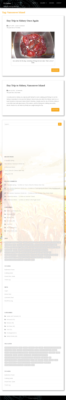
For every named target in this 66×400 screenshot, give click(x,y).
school (32, 255)
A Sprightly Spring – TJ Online (15, 185)
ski (36, 255)
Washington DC (12, 257)
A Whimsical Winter (9, 167)
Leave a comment (20, 25)
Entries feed (7, 294)
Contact (58, 3)
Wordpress (27, 259)
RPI (50, 252)
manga (58, 247)
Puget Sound (45, 252)
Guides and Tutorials (12, 211)
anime (20, 242)
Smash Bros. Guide (9, 276)
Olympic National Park (27, 252)
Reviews (9, 217)
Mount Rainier (8, 250)
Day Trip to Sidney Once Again (23, 20)
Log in (6, 291)
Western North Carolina (37, 257)
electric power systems (45, 245)
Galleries (42, 3)
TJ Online (7, 3)
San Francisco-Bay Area (23, 255)
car (36, 242)
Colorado (19, 245)
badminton (31, 242)
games (6, 247)
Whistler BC (47, 257)
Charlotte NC (8, 245)
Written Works (11, 231)
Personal (9, 214)
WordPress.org (8, 301)
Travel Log (7, 279)
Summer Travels (30, 196)
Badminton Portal (9, 269)
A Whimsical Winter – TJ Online (15, 196)
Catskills (41, 242)
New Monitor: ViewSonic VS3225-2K (14, 164)
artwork (25, 242)
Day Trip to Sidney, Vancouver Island (26, 85)
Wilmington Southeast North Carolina (14, 259)
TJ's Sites (51, 255)
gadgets (55, 245)
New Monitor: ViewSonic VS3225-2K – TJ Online (20, 188)
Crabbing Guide (8, 273)
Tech (8, 224)
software (40, 255)
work (33, 259)
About (34, 3)
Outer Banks (37, 252)
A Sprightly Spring (9, 160)
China (14, 245)
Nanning (20, 250)
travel (56, 255)
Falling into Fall (8, 174)
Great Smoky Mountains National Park (38, 247)
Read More (55, 70)
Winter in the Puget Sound (33, 200)
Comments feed (8, 297)
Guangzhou (52, 247)
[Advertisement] (17, 140)
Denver (36, 245)
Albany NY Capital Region (11, 242)
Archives (51, 3)
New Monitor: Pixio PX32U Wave (44, 193)
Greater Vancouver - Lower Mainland (19, 247)
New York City (27, 250)
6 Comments (19, 90)
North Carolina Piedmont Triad (39, 250)
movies (15, 250)
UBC (6, 257)
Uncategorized (11, 227)
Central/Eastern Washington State (52, 242)
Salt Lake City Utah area (10, 255)
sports (46, 255)
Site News (9, 221)
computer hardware (28, 245)
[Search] (60, 124)
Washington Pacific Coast (24, 257)
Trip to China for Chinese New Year (14, 170)
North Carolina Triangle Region (12, 252)
